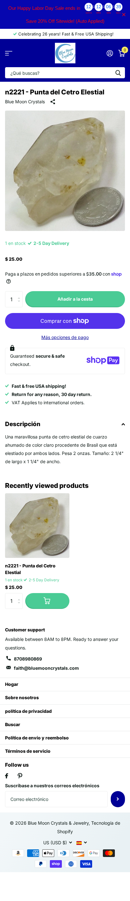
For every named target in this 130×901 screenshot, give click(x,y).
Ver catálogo (8, 53)
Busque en (118, 72)
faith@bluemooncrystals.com (46, 668)
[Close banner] (124, 14)
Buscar (12, 724)
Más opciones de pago (65, 337)
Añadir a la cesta (75, 299)
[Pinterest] (20, 776)
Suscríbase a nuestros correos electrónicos (52, 785)
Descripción (22, 424)
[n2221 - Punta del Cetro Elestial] (37, 525)
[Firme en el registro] (109, 53)
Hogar (11, 684)
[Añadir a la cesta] (47, 601)
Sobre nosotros (22, 697)
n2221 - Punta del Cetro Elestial (30, 569)
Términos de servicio (27, 751)
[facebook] (6, 775)
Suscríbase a (118, 799)
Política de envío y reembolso (37, 737)
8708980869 (28, 658)
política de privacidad (28, 711)
